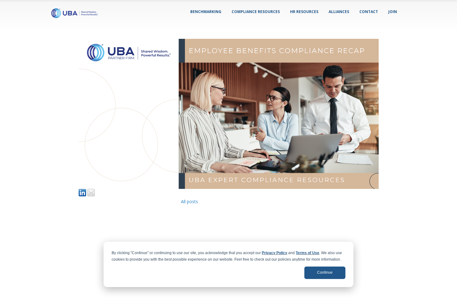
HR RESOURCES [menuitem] (304, 11)
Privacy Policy (274, 253)
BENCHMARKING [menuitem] (205, 11)
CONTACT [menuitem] (368, 11)
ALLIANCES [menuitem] (339, 11)
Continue (325, 272)
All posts (189, 201)
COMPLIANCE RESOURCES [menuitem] (256, 11)
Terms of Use (307, 253)
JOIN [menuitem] (392, 11)
